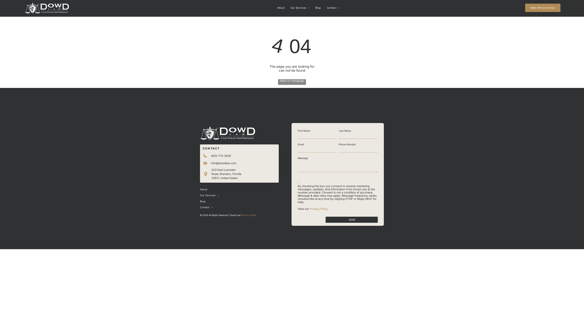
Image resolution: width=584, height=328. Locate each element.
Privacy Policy (249, 215)
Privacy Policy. (320, 208)
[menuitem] (280, 7)
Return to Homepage (292, 80)
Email (301, 144)
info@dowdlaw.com (223, 163)
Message (303, 158)
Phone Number (347, 144)
